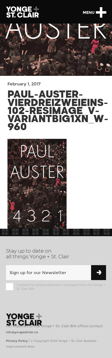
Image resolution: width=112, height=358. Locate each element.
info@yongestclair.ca (22, 332)
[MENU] (101, 12)
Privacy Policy (17, 341)
